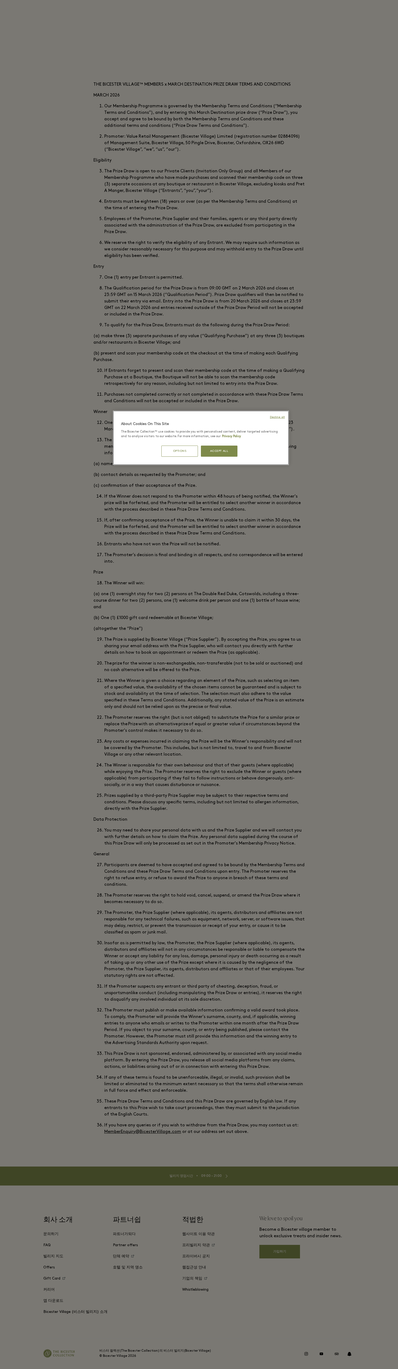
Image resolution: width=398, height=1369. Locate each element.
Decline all (277, 417)
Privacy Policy (231, 436)
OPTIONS (180, 451)
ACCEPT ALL (219, 451)
